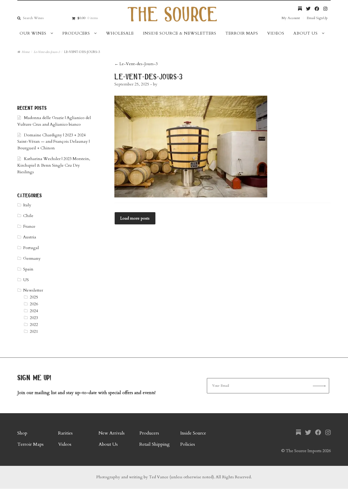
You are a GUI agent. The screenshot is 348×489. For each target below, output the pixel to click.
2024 (34, 311)
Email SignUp (317, 18)
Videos (275, 33)
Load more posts (135, 218)
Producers (76, 33)
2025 (34, 297)
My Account (291, 18)
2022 (34, 324)
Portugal (31, 248)
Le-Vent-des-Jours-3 (47, 52)
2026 (34, 304)
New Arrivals (112, 433)
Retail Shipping (154, 444)
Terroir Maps (241, 33)
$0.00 (87, 18)
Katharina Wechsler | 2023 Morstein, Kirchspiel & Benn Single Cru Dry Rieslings (53, 165)
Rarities (65, 433)
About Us (305, 33)
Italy (27, 205)
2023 (34, 318)
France (29, 226)
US (26, 280)
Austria (29, 237)
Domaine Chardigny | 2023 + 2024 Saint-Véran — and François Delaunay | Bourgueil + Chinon (53, 141)
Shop (22, 433)
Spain (28, 269)
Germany (32, 258)
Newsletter (33, 290)
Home (26, 52)
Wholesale (120, 33)
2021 (34, 331)
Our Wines (33, 33)
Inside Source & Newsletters (179, 33)
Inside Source (193, 433)
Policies (187, 444)
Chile (28, 216)
